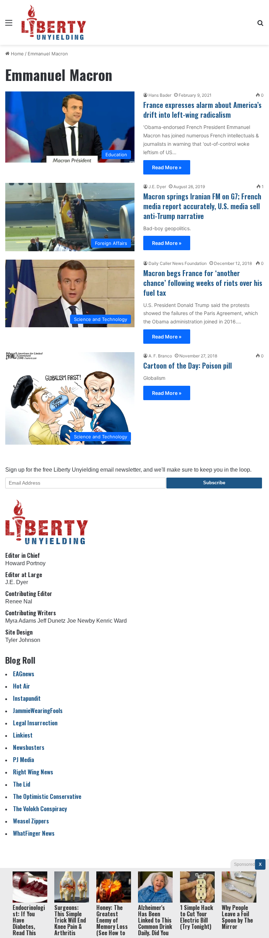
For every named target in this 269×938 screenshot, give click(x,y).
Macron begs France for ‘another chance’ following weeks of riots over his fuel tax (202, 283)
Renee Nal (18, 601)
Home (16, 53)
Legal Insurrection (35, 722)
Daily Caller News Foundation (178, 263)
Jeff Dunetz (51, 621)
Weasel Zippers (31, 820)
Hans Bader (160, 95)
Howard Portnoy (25, 563)
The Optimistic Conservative (47, 796)
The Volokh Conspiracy (40, 808)
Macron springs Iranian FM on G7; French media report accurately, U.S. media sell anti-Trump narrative (202, 206)
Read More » (166, 167)
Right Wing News (33, 771)
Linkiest (23, 735)
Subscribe (214, 482)
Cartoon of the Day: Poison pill (187, 365)
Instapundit (27, 698)
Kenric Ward (111, 621)
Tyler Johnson (22, 640)
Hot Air (21, 686)
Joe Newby (81, 621)
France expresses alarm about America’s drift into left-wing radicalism (202, 110)
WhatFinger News (34, 833)
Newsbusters (28, 747)
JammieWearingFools (38, 710)
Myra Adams (20, 621)
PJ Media (23, 759)
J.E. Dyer (157, 186)
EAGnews (23, 673)
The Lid (21, 784)
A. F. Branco (160, 355)
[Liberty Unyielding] (53, 22)
